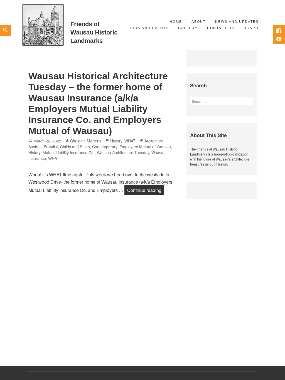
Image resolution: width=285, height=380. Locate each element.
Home (176, 22)
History (116, 141)
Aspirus (34, 146)
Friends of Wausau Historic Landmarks (93, 32)
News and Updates (237, 22)
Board (251, 28)
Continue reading (145, 190)
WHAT (130, 141)
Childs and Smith (75, 146)
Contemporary (104, 146)
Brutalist (51, 146)
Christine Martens (85, 141)
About (198, 22)
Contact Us (220, 28)
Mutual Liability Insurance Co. (69, 152)
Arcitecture (153, 141)
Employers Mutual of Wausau (145, 146)
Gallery (188, 28)
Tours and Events (147, 28)
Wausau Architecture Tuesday (123, 152)
